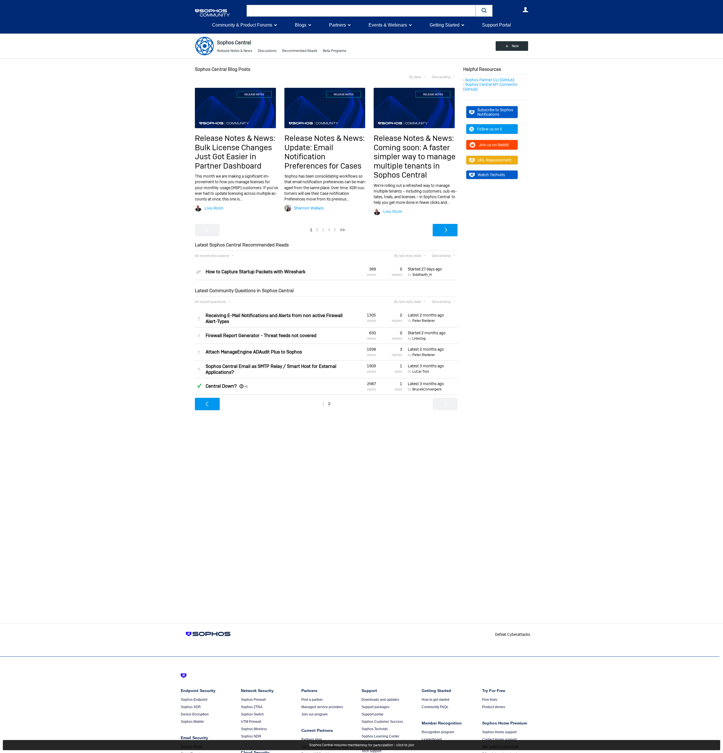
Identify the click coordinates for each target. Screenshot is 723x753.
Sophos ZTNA (251, 707)
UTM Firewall (251, 722)
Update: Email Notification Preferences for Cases (323, 157)
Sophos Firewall (253, 700)
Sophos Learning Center (380, 736)
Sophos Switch (252, 714)
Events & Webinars (388, 25)
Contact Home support (499, 739)
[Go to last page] (343, 230)
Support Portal (496, 25)
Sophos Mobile (192, 722)
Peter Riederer (423, 320)
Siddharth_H (422, 274)
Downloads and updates (380, 700)
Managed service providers (322, 707)
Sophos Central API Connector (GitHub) (490, 86)
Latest (426, 315)
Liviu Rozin (213, 208)
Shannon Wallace (309, 208)
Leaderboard (432, 739)
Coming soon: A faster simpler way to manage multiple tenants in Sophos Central (415, 161)
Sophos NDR (251, 736)
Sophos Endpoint (194, 700)
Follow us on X (489, 129)
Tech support (371, 751)
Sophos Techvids (375, 729)
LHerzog (419, 338)
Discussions (267, 51)
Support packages (375, 707)
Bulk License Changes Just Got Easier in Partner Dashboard (233, 157)
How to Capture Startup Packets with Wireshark (255, 272)
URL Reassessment (494, 160)
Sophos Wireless (254, 729)
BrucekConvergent (426, 389)
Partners (337, 25)
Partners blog (311, 739)
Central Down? (221, 386)
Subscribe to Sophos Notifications (495, 112)
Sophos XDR (191, 707)
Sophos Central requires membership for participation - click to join (361, 745)
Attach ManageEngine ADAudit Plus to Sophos (254, 352)
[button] (484, 10)
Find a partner (312, 700)
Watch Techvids (491, 174)
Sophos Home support (499, 732)
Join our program (314, 714)
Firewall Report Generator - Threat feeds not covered (261, 336)
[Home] (219, 13)
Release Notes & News (234, 51)
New (515, 46)
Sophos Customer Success (382, 722)
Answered (199, 385)
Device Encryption (195, 714)
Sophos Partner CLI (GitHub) (489, 79)
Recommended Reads (299, 51)
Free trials (489, 700)
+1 (246, 386)
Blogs (300, 25)
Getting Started (445, 25)
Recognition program (438, 732)
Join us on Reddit (494, 144)
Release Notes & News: (235, 138)
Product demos (493, 707)
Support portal (372, 714)
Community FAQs (435, 707)
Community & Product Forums (242, 25)
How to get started (435, 700)
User (525, 9)
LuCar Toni (420, 371)
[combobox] (361, 10)
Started (425, 269)
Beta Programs (334, 51)
